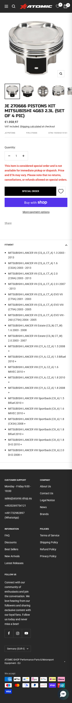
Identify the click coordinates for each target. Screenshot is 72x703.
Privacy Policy (48, 556)
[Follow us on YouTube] (26, 633)
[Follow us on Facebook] (9, 633)
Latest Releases (14, 563)
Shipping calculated (30, 126)
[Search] (13, 6)
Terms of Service (49, 535)
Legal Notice (47, 500)
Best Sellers (11, 549)
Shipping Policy (49, 542)
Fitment (9, 245)
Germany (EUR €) (16, 648)
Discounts (11, 542)
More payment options (36, 212)
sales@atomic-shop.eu (18, 498)
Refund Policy (48, 549)
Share (8, 223)
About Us (45, 486)
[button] (63, 694)
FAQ (7, 535)
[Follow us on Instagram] (17, 633)
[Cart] (65, 6)
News (43, 507)
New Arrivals (12, 556)
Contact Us (46, 493)
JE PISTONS (10, 133)
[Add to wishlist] (60, 191)
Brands (44, 514)
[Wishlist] (58, 6)
